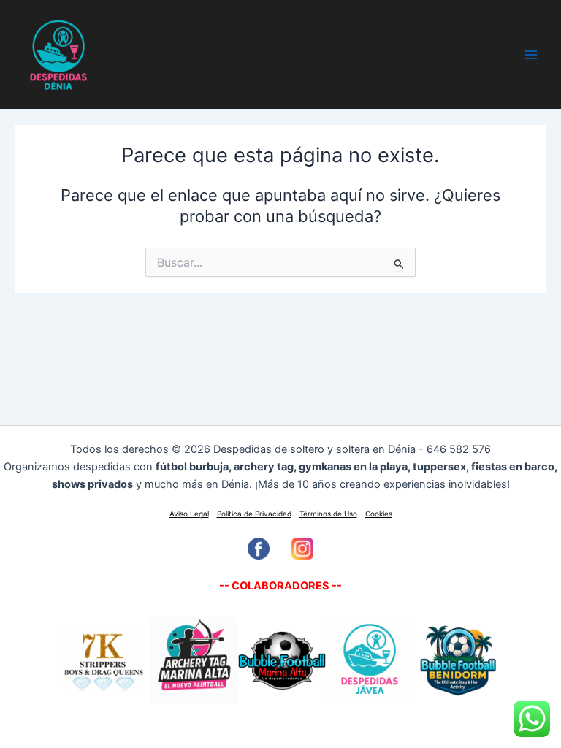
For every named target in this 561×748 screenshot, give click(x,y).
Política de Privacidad (254, 513)
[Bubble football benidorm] (457, 659)
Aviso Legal (189, 513)
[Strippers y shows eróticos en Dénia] (104, 659)
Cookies (378, 513)
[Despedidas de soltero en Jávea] (369, 659)
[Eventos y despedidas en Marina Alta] (282, 659)
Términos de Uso (328, 513)
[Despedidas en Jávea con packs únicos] (193, 659)
